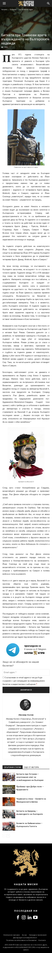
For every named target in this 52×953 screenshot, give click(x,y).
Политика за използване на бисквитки (21, 940)
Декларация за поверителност (25, 938)
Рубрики (13, 9)
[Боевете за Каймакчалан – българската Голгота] (9, 826)
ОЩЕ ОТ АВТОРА (31, 767)
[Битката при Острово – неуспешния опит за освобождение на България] (9, 777)
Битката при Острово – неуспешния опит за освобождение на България (30, 777)
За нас (24, 935)
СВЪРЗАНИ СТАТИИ (12, 767)
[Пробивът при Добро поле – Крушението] (9, 789)
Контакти (42, 940)
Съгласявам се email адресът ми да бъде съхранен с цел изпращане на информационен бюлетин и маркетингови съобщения (24, 680)
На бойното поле (26, 9)
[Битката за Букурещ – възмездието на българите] (9, 814)
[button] (48, 3)
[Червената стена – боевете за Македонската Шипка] (9, 801)
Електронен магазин (12, 935)
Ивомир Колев (26, 715)
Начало (4, 9)
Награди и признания (37, 935)
